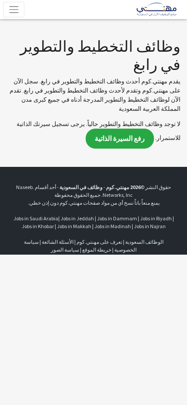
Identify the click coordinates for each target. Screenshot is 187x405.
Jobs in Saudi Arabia (35, 218)
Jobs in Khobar (38, 226)
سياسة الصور (65, 249)
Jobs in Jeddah (77, 218)
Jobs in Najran (150, 226)
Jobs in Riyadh (156, 218)
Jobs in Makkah (74, 226)
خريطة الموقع (96, 249)
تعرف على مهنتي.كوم (99, 242)
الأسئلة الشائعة (57, 242)
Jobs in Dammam (117, 218)
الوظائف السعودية (144, 242)
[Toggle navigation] (13, 9)
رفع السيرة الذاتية (120, 138)
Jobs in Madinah (112, 226)
